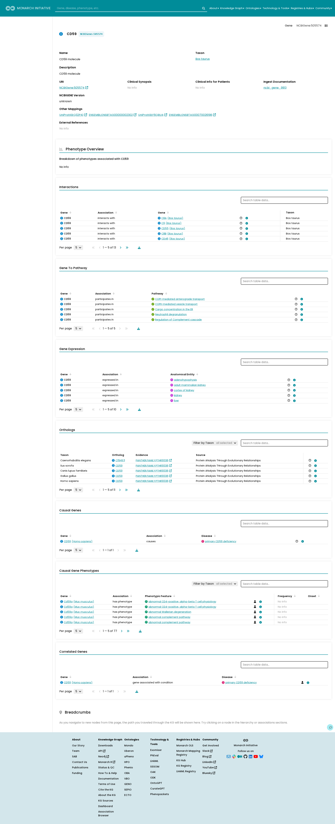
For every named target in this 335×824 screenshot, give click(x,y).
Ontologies (253, 8)
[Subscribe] (228, 756)
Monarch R (105, 762)
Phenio (128, 767)
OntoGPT (156, 783)
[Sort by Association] (115, 212)
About (214, 8)
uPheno (129, 756)
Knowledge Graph (232, 8)
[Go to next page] (120, 247)
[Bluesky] (261, 756)
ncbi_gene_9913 (274, 88)
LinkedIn (207, 762)
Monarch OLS (184, 745)
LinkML (154, 761)
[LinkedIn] (250, 756)
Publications (80, 767)
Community (323, 8)
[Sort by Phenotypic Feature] (174, 596)
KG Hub (181, 760)
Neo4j (102, 756)
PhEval (154, 755)
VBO (127, 778)
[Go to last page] (126, 247)
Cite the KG (105, 789)
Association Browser (106, 813)
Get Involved (210, 745)
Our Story (78, 745)
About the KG (107, 795)
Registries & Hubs (302, 8)
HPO (127, 762)
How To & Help (107, 773)
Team (75, 751)
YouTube (208, 767)
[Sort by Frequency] (294, 596)
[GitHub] (245, 756)
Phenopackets (159, 794)
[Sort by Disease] (214, 535)
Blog (205, 756)
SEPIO (128, 789)
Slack (206, 751)
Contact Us (79, 762)
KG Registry (183, 765)
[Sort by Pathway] (165, 293)
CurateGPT (157, 788)
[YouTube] (256, 756)
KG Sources (105, 800)
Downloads (105, 745)
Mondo (128, 745)
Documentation (108, 778)
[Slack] (234, 756)
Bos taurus (202, 59)
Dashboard (105, 806)
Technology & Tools (276, 8)
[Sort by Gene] (70, 212)
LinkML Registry (186, 771)
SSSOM (154, 766)
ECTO (127, 795)
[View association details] (246, 218)
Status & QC (106, 767)
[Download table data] (138, 247)
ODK (153, 777)
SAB (74, 756)
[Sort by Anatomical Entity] (197, 374)
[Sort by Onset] (318, 596)
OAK (153, 772)
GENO (128, 784)
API (100, 751)
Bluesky (207, 773)
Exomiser (156, 750)
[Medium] (239, 756)
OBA (127, 773)
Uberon (129, 751)
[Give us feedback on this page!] (330, 727)
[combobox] (131, 8)
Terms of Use (106, 784)
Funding (77, 773)
